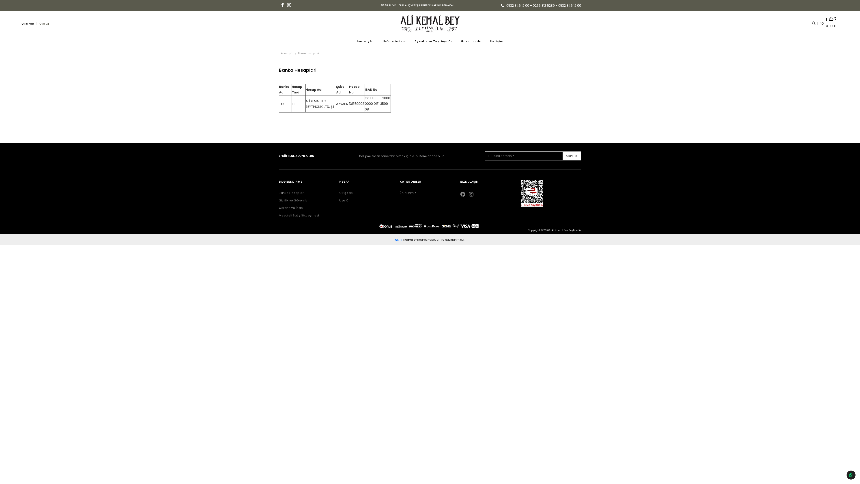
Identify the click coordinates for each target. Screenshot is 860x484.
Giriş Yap (28, 24)
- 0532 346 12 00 (568, 5)
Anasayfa (365, 41)
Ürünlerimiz (392, 41)
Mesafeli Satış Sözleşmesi (299, 216)
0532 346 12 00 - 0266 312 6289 (530, 5)
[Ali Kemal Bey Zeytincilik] (430, 23)
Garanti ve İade (291, 208)
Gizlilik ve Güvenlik (293, 201)
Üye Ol (44, 24)
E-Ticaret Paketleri (427, 240)
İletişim (496, 41)
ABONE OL (572, 156)
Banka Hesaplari (292, 193)
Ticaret (404, 240)
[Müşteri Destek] (851, 475)
